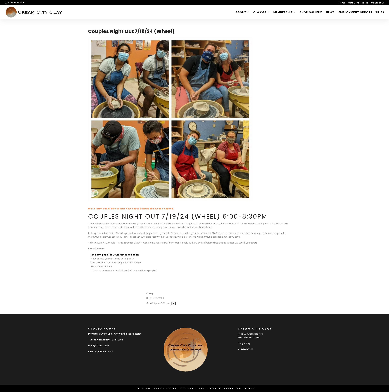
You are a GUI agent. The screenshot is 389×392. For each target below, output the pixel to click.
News (330, 12)
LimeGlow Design (239, 388)
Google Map (244, 343)
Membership (283, 12)
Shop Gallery (311, 12)
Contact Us (377, 3)
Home (342, 3)
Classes (259, 12)
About (241, 12)
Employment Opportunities (361, 12)
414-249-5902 (245, 349)
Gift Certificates (358, 3)
